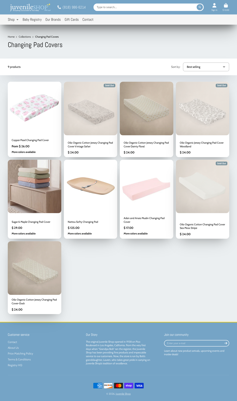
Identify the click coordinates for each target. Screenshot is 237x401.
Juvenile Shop (123, 393)
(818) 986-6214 (74, 7)
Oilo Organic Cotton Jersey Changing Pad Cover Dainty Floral (146, 119)
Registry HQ (15, 365)
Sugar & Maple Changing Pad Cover (34, 199)
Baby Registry (32, 19)
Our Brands (53, 19)
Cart (226, 7)
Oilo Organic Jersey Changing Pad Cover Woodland (202, 119)
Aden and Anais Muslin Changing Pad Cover (146, 199)
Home (11, 36)
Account (214, 7)
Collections (25, 36)
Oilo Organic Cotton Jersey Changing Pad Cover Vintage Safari (90, 119)
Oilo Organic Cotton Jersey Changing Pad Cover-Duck (34, 277)
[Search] (200, 7)
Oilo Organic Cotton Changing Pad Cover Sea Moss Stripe (202, 199)
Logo (30, 7)
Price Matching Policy (20, 353)
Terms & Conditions (19, 359)
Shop (11, 19)
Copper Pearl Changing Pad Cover (34, 119)
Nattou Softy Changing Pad (90, 199)
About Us (13, 347)
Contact (88, 19)
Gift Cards (72, 19)
